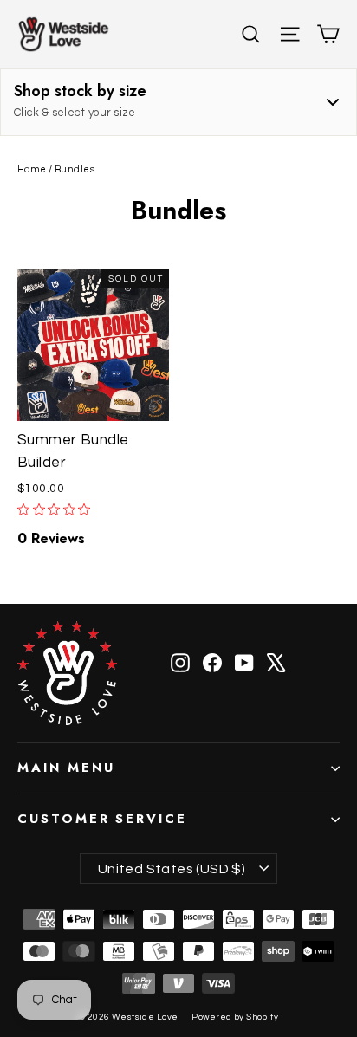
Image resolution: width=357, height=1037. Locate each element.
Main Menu (65, 767)
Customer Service (102, 818)
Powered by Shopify (234, 1017)
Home (32, 169)
